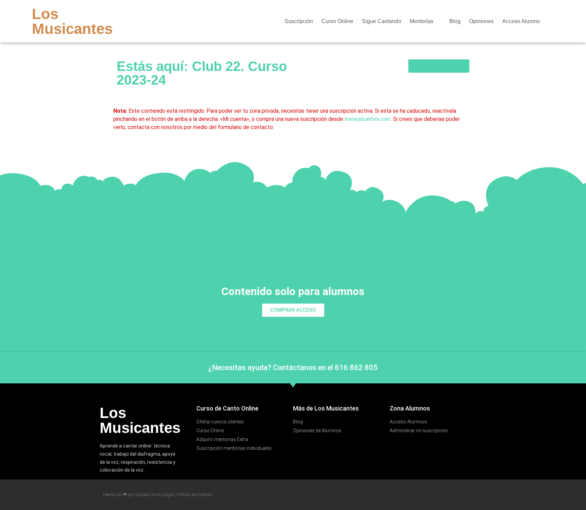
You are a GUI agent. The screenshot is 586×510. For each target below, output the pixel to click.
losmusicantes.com (368, 119)
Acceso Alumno (521, 21)
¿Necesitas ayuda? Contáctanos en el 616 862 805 (293, 367)
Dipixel (141, 494)
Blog (455, 21)
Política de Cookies (194, 494)
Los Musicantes (72, 21)
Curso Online (337, 21)
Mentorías (421, 21)
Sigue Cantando (381, 21)
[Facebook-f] (553, 21)
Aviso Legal (162, 494)
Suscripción (299, 21)
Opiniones (481, 21)
